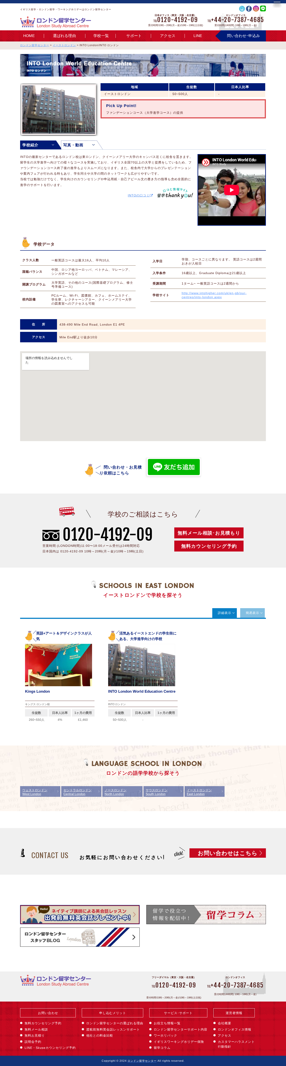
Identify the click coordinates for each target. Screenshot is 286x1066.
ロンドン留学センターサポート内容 (180, 1029)
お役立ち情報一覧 (167, 1023)
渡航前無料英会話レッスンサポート (113, 1029)
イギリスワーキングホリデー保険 (179, 1041)
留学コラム (162, 1047)
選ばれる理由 (64, 36)
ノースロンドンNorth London (115, 792)
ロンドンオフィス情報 (234, 1029)
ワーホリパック (165, 1035)
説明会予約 (33, 1041)
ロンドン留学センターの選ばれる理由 (114, 1023)
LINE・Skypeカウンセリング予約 (50, 1047)
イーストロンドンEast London (199, 792)
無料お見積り (35, 1035)
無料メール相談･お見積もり (209, 532)
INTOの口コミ (139, 195)
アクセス (167, 36)
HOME (29, 36)
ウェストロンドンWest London (34, 792)
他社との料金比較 (99, 1035)
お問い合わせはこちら (228, 853)
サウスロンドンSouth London (157, 792)
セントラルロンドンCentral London (77, 792)
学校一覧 (101, 36)
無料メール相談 (36, 1029)
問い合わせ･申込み (243, 36)
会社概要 (224, 1023)
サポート (134, 36)
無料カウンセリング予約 (209, 546)
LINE (197, 36)
